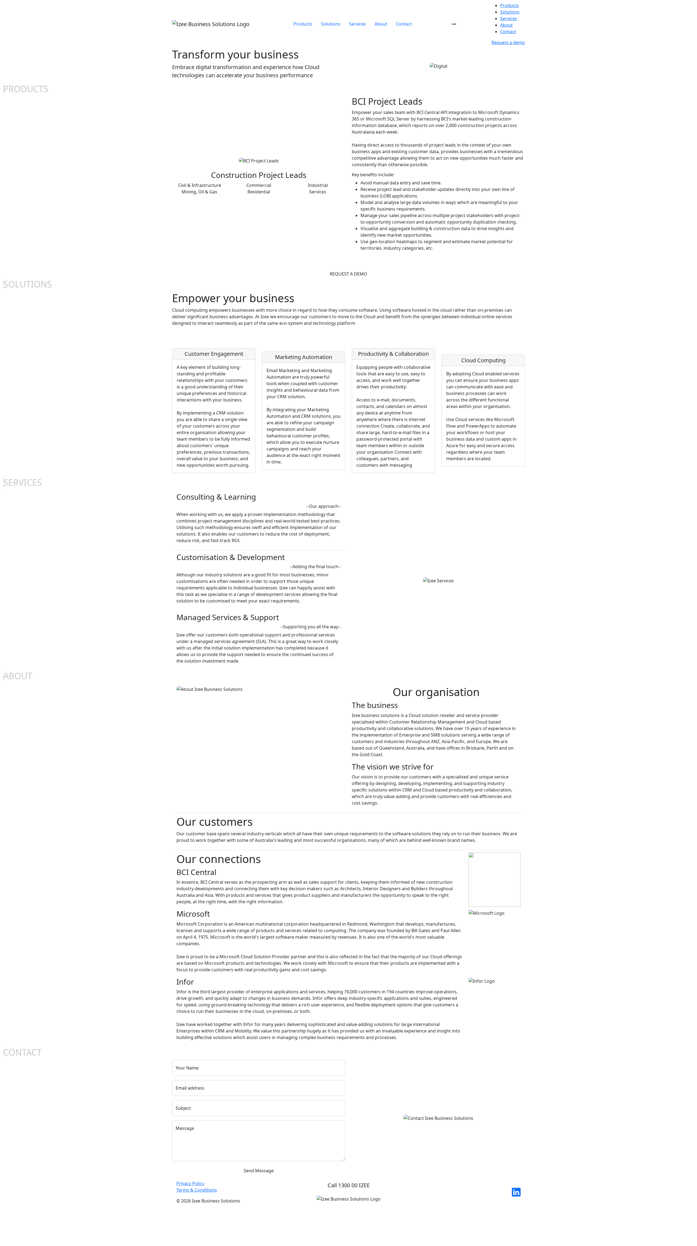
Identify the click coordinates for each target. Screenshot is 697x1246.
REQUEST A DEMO (348, 274)
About (381, 24)
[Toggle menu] (454, 24)
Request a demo (508, 42)
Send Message (259, 1171)
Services (357, 24)
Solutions (330, 24)
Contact (404, 24)
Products (303, 24)
